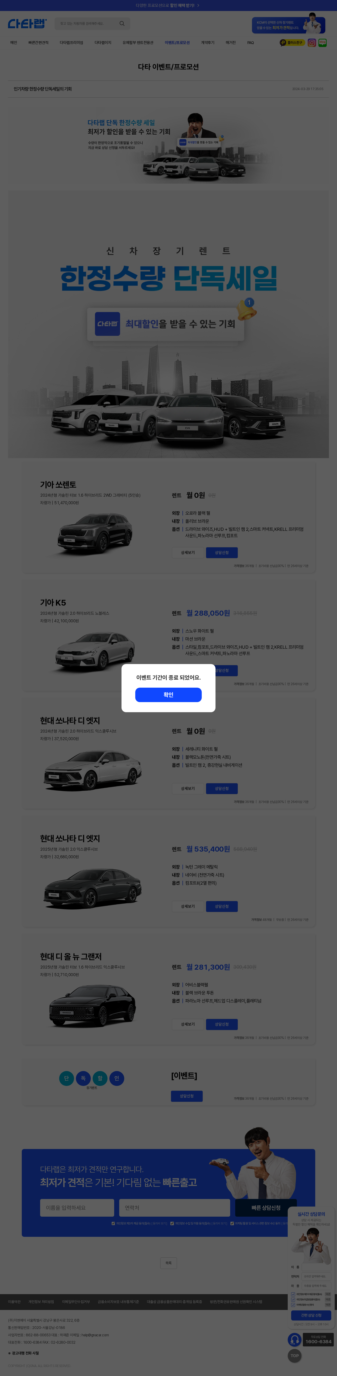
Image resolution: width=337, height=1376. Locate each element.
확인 (169, 694)
